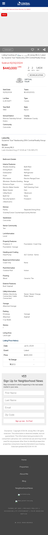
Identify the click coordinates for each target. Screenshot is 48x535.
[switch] (32, 49)
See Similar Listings (36, 75)
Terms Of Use (14, 508)
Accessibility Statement (16, 511)
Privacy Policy (30, 508)
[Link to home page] (24, 3)
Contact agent (8, 49)
